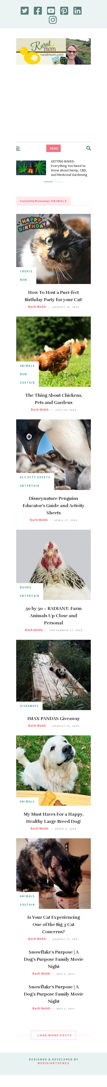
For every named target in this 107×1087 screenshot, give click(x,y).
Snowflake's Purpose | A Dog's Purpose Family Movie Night (53, 959)
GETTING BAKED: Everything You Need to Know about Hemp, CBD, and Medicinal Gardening (69, 168)
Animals (27, 365)
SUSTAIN (27, 382)
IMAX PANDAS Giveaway (53, 718)
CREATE (26, 271)
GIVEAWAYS (29, 706)
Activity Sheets (35, 477)
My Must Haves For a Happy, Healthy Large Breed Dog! (53, 817)
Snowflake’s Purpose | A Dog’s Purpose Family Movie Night (53, 994)
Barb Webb (37, 306)
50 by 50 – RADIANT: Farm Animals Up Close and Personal (53, 616)
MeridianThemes (53, 1063)
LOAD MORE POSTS (55, 1035)
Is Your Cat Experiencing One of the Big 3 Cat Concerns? (53, 924)
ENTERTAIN (30, 485)
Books (26, 587)
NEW (23, 280)
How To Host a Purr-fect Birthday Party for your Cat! (53, 296)
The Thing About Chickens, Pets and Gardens (53, 399)
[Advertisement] (53, 108)
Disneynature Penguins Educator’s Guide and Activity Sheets (53, 506)
